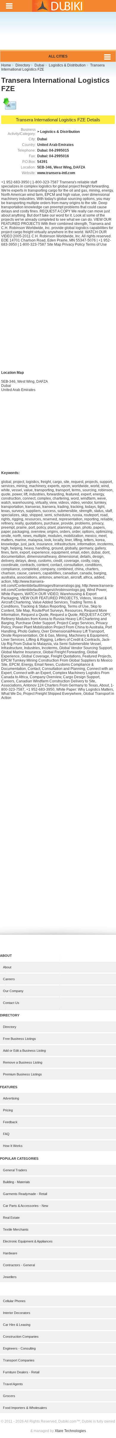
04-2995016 (59, 156)
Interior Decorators (16, 1313)
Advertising (11, 1098)
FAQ (6, 1134)
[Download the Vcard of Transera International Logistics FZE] (10, 106)
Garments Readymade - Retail (25, 1194)
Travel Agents (13, 1384)
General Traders (15, 1170)
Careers (9, 979)
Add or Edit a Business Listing (24, 1050)
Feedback (10, 1122)
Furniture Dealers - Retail (21, 1372)
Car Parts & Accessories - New (25, 1205)
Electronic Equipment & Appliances (28, 1241)
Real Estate (11, 1217)
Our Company (13, 991)
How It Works (13, 1146)
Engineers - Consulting (19, 1348)
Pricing (8, 1110)
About (7, 967)
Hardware (10, 1253)
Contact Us (11, 1003)
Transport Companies (19, 1360)
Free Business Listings (19, 1038)
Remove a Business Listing (22, 1062)
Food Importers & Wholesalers (25, 1408)
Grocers (9, 1396)
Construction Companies (21, 1336)
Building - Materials (16, 1182)
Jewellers (10, 1277)
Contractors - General (19, 1265)
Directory (9, 1027)
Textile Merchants (16, 1229)
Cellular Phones (14, 1301)
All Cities (58, 56)
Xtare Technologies (70, 1431)
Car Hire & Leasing (16, 1324)
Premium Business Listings (22, 1074)
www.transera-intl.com (56, 173)
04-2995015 (59, 150)
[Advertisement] (58, 34)
